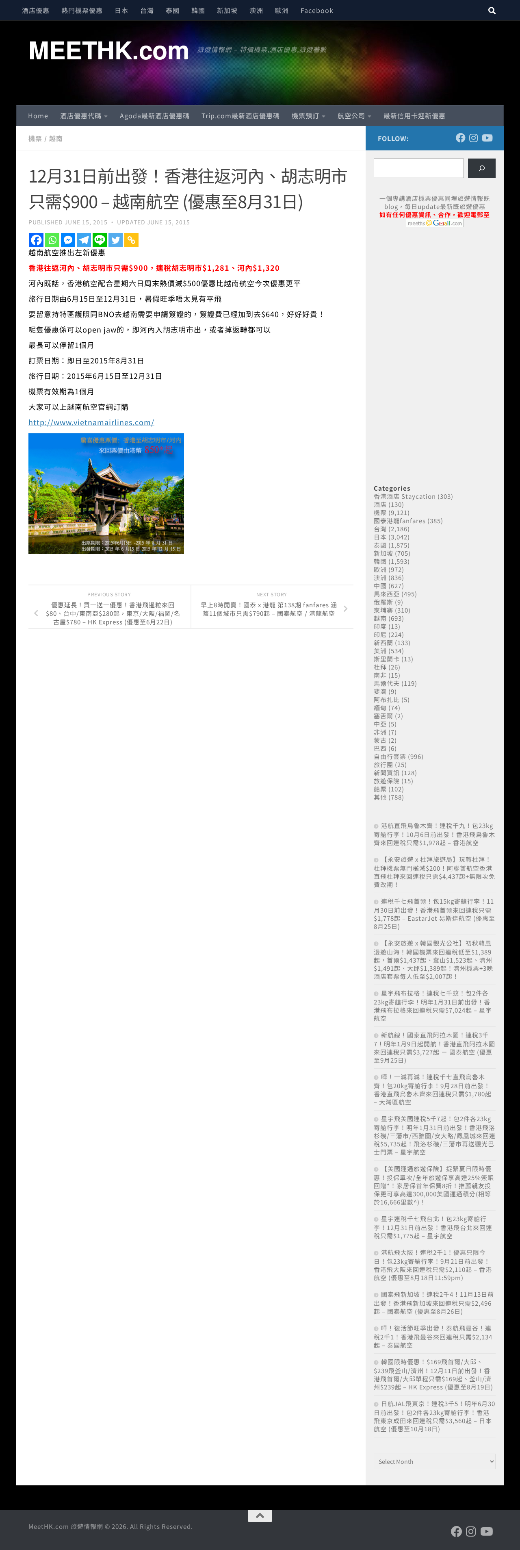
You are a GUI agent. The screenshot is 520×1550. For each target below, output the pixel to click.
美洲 (380, 650)
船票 (380, 789)
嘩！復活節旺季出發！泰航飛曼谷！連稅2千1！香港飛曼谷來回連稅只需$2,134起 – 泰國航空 (433, 1336)
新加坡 (227, 10)
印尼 (380, 634)
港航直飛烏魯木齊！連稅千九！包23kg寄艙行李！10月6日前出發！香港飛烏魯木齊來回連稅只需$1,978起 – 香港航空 (434, 834)
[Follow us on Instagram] (474, 138)
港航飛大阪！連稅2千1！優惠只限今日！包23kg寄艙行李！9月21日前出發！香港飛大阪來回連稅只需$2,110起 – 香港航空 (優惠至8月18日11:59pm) (433, 1265)
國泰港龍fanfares (400, 520)
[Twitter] (115, 240)
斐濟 (380, 691)
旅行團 (383, 764)
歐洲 (282, 10)
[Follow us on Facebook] (461, 138)
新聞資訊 (387, 772)
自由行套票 (390, 756)
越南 (56, 138)
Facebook (317, 10)
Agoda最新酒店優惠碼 (155, 115)
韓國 (198, 10)
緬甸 (380, 707)
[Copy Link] (131, 240)
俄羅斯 (383, 602)
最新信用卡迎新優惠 (415, 115)
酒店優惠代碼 (81, 115)
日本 (121, 10)
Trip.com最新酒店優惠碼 (241, 115)
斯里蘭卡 (387, 658)
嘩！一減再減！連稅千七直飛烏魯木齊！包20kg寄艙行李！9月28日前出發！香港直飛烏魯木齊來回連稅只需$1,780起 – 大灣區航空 (433, 1089)
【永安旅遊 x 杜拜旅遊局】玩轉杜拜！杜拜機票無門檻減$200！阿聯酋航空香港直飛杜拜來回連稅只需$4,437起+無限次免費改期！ (434, 872)
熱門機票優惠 (82, 10)
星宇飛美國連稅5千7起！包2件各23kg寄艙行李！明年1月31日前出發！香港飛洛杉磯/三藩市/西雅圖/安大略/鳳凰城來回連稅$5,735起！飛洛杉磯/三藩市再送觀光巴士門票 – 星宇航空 (435, 1135)
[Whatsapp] (52, 240)
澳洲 (256, 10)
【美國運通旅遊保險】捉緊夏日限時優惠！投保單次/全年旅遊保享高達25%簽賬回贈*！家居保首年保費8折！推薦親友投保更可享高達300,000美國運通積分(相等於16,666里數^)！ (434, 1185)
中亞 (380, 724)
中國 (380, 585)
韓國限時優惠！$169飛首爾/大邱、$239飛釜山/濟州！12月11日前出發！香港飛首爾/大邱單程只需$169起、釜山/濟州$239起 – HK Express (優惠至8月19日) (433, 1374)
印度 (380, 626)
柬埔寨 (383, 610)
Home (38, 115)
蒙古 (380, 740)
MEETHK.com (108, 49)
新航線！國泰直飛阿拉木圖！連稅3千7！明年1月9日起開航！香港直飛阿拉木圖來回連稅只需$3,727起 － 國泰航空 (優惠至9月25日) (434, 1047)
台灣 (147, 10)
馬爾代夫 (387, 683)
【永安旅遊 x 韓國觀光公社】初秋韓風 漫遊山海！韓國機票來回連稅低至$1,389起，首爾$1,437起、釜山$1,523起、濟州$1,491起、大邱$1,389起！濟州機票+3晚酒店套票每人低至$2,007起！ (433, 959)
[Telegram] (84, 240)
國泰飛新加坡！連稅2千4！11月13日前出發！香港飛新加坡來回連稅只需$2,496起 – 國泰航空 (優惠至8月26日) (434, 1302)
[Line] (100, 240)
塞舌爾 (383, 715)
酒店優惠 (36, 10)
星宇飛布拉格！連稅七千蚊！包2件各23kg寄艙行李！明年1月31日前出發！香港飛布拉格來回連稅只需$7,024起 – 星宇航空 (433, 1005)
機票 (35, 138)
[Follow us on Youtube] (487, 138)
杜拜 (380, 667)
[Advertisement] (435, 296)
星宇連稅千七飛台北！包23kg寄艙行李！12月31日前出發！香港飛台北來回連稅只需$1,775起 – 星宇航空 (433, 1227)
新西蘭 (383, 642)
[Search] (482, 168)
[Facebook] (36, 240)
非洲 (380, 732)
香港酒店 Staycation (405, 496)
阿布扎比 (387, 699)
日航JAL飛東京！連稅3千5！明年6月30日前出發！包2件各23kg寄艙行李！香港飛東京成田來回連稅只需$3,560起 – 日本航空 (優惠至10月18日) (434, 1416)
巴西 (380, 748)
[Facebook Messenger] (68, 240)
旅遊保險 (387, 780)
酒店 (380, 504)
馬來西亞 (387, 593)
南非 (380, 675)
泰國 (173, 10)
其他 (380, 797)
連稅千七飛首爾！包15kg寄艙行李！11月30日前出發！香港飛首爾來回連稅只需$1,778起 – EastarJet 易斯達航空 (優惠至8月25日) (434, 913)
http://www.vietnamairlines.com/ (91, 422)
